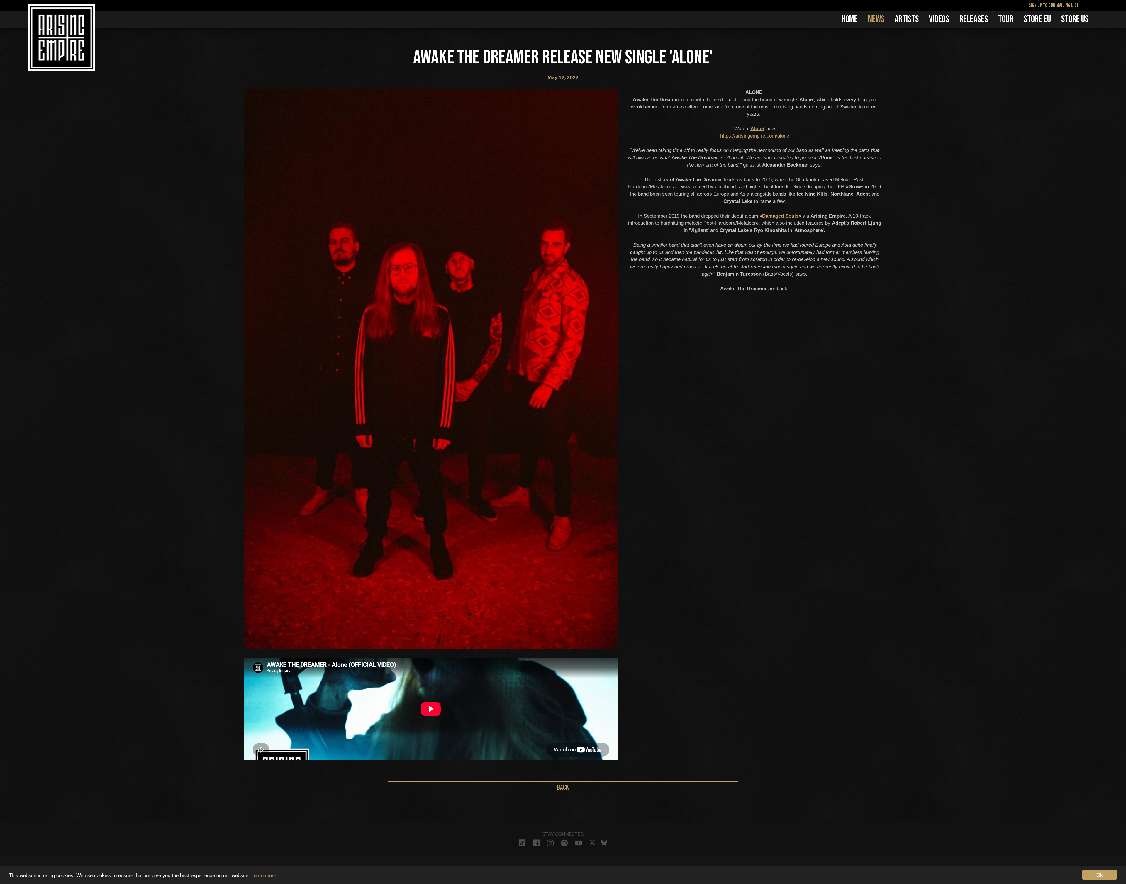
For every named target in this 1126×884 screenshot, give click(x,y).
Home (850, 19)
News (876, 19)
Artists (907, 19)
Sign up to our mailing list (1054, 5)
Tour (1005, 19)
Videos (939, 19)
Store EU (1037, 19)
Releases (973, 19)
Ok (1099, 874)
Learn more (263, 875)
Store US (1074, 19)
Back (563, 787)
